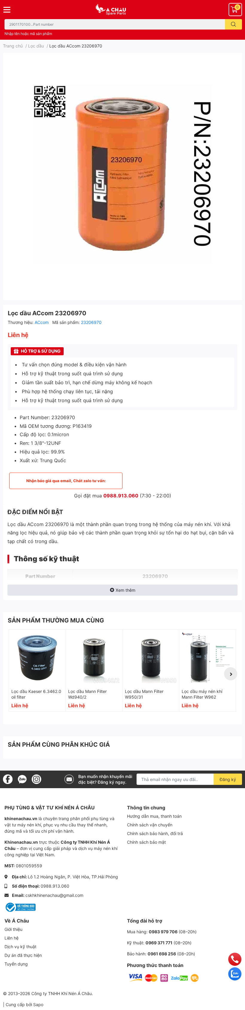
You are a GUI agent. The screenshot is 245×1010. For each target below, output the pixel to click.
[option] (122, 174)
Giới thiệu (13, 929)
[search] (233, 24)
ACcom (42, 322)
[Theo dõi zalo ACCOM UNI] (22, 779)
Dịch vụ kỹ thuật (20, 946)
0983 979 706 (163, 931)
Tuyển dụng (16, 963)
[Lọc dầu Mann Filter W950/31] (151, 658)
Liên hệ (11, 937)
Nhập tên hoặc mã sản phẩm (28, 33)
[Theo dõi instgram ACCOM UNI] (36, 779)
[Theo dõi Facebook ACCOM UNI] (8, 779)
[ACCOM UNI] (122, 10)
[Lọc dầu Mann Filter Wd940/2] (94, 658)
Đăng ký (228, 779)
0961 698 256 (162, 953)
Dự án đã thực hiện (23, 955)
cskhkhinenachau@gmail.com (54, 895)
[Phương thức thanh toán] (163, 977)
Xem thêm (125, 590)
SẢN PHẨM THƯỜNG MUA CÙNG (56, 620)
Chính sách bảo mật (146, 842)
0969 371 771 (159, 942)
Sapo (38, 1004)
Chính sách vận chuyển (149, 824)
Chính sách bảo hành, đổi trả (155, 833)
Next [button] (230, 673)
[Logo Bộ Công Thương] (20, 906)
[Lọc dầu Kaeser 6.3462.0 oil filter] (37, 658)
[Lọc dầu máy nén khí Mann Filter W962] (207, 658)
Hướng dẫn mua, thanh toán (154, 816)
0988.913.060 (120, 496)
